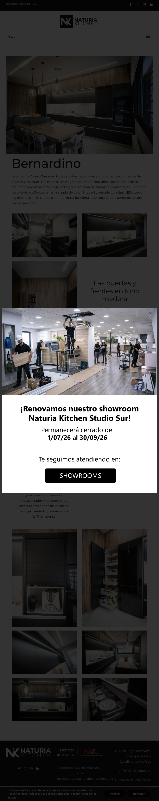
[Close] (150, 313)
